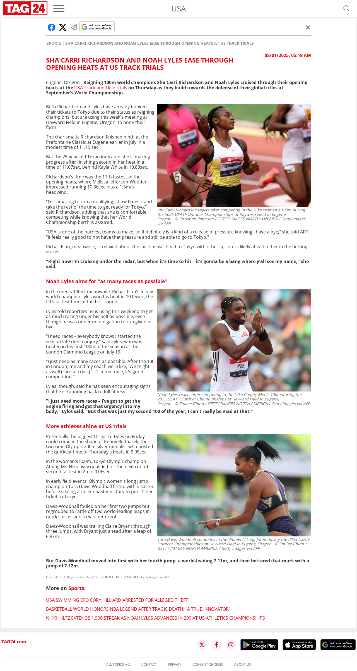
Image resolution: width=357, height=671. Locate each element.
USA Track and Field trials (100, 88)
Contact (149, 665)
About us (242, 665)
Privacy (174, 665)
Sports (54, 43)
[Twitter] (202, 645)
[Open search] (346, 8)
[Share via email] (73, 27)
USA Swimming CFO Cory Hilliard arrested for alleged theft (117, 600)
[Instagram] (231, 645)
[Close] (308, 27)
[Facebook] (216, 645)
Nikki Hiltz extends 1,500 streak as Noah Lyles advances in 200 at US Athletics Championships (155, 618)
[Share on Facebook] (51, 27)
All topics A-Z (118, 665)
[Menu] (59, 8)
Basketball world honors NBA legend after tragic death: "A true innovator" (138, 609)
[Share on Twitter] (62, 27)
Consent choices (207, 665)
